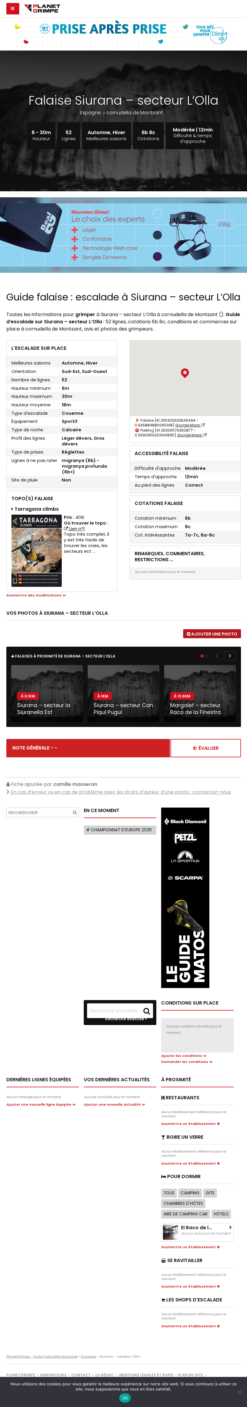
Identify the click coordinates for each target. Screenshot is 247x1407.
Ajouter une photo (213, 634)
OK (125, 1398)
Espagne (90, 112)
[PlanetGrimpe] (42, 8)
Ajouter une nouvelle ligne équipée (39, 1104)
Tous (169, 1193)
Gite (210, 1193)
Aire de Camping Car (186, 1214)
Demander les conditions (185, 1061)
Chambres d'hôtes (183, 1203)
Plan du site (190, 1375)
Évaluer (208, 748)
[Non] (239, 1392)
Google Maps (188, 425)
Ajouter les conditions (182, 1055)
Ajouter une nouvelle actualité (113, 1104)
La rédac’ (104, 1375)
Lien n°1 (76, 529)
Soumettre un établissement (189, 1123)
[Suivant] (230, 655)
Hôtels (221, 1214)
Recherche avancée (125, 1019)
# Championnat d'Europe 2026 (119, 830)
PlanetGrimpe (20, 1375)
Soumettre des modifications (34, 595)
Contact (81, 1375)
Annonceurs (53, 1375)
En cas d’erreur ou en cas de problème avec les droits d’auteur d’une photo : (120, 792)
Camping (190, 1193)
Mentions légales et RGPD (146, 1375)
